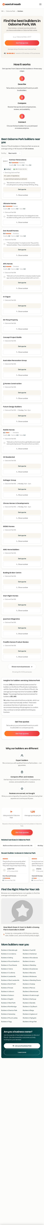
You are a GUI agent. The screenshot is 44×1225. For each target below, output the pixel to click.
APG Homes (8, 264)
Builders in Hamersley (8, 1014)
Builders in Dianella (29, 1003)
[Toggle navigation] (40, 4)
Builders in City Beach (30, 1006)
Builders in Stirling (7, 957)
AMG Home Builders (11, 550)
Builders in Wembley (29, 965)
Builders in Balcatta (29, 973)
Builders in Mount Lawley (9, 1018)
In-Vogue (6, 297)
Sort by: (3, 153)
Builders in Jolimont (7, 991)
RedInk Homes (9, 430)
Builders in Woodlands (30, 957)
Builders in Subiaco (7, 995)
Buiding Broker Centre (12, 573)
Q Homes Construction (12, 384)
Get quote (22, 189)
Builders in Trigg (6, 1021)
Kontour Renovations (17, 160)
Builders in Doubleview (30, 969)
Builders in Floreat (7, 988)
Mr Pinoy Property (10, 320)
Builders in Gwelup (29, 984)
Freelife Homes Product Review (16, 642)
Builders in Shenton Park (9, 1010)
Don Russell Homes (11, 231)
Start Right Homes (10, 596)
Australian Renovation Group (15, 360)
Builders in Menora (29, 988)
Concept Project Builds (12, 337)
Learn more (22, 1052)
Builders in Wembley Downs (32, 980)
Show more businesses (21, 667)
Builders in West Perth (8, 1003)
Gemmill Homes (37, 876)
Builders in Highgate (29, 1018)
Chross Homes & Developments (16, 503)
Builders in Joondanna (8, 954)
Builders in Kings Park (30, 1021)
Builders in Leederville (8, 976)
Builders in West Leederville (10, 980)
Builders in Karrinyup (29, 999)
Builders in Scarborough (31, 995)
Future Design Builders (12, 407)
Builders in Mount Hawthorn (10, 961)
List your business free (23, 1046)
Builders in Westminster (30, 991)
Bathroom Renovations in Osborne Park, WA (17, 845)
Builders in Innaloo (29, 961)
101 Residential (9, 457)
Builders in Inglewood (30, 1014)
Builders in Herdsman (30, 954)
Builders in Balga (28, 1010)
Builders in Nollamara (30, 976)
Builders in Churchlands (9, 965)
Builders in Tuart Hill (29, 950)
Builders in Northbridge (9, 1006)
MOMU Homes (9, 526)
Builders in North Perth (8, 984)
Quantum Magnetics (11, 619)
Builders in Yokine (7, 969)
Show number (23, 195)
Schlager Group (9, 480)
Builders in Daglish (7, 999)
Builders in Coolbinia (8, 973)
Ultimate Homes (9, 203)
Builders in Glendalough (9, 950)
